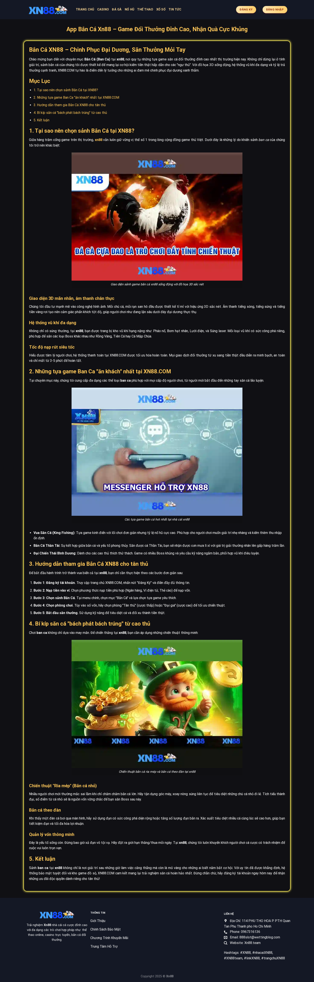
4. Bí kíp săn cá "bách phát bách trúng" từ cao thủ (70, 113)
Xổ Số (161, 9)
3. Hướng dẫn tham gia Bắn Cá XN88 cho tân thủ (70, 105)
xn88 (98, 140)
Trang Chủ (85, 9)
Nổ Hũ (129, 9)
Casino (103, 9)
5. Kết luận (41, 120)
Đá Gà (117, 9)
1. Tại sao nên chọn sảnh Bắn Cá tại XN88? (66, 90)
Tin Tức (175, 9)
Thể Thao (145, 9)
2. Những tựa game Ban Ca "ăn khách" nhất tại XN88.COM (76, 97)
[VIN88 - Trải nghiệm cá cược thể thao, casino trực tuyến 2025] (48, 9)
